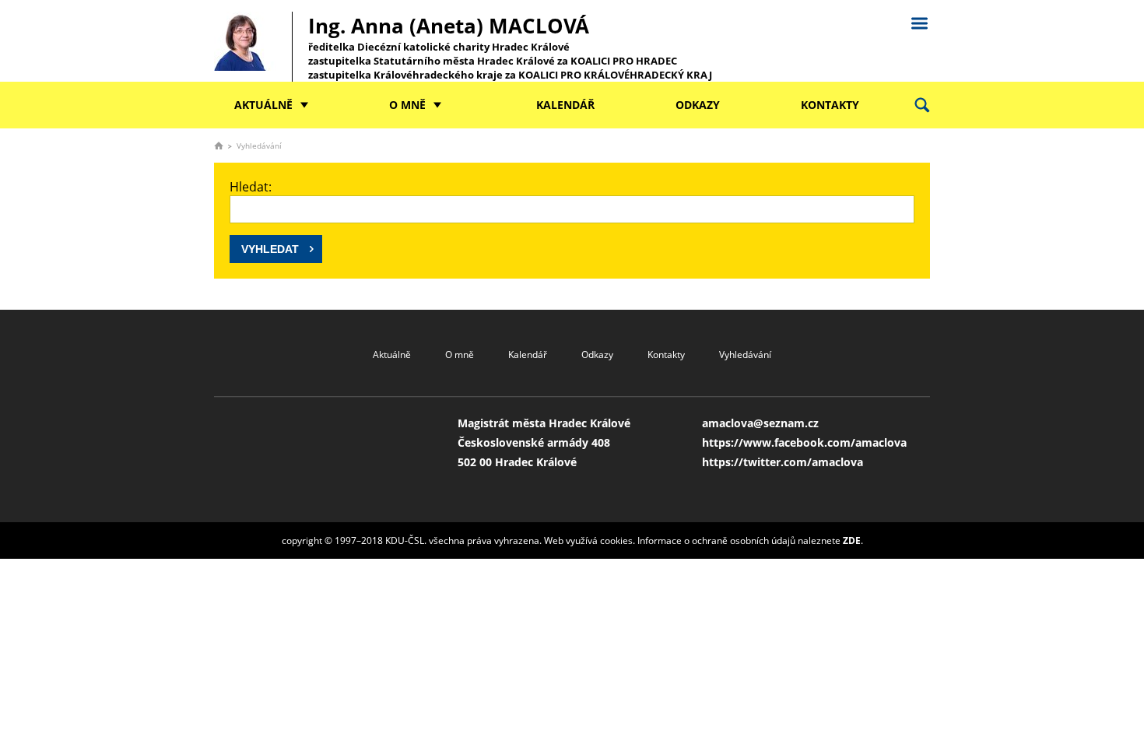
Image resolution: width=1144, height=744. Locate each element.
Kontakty (830, 104)
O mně (407, 104)
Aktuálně (263, 104)
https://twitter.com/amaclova (782, 461)
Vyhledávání (745, 354)
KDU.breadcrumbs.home (218, 145)
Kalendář (565, 104)
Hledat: (251, 186)
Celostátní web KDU (919, 21)
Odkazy (698, 104)
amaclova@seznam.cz (760, 423)
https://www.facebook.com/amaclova (804, 442)
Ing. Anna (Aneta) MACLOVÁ (510, 47)
